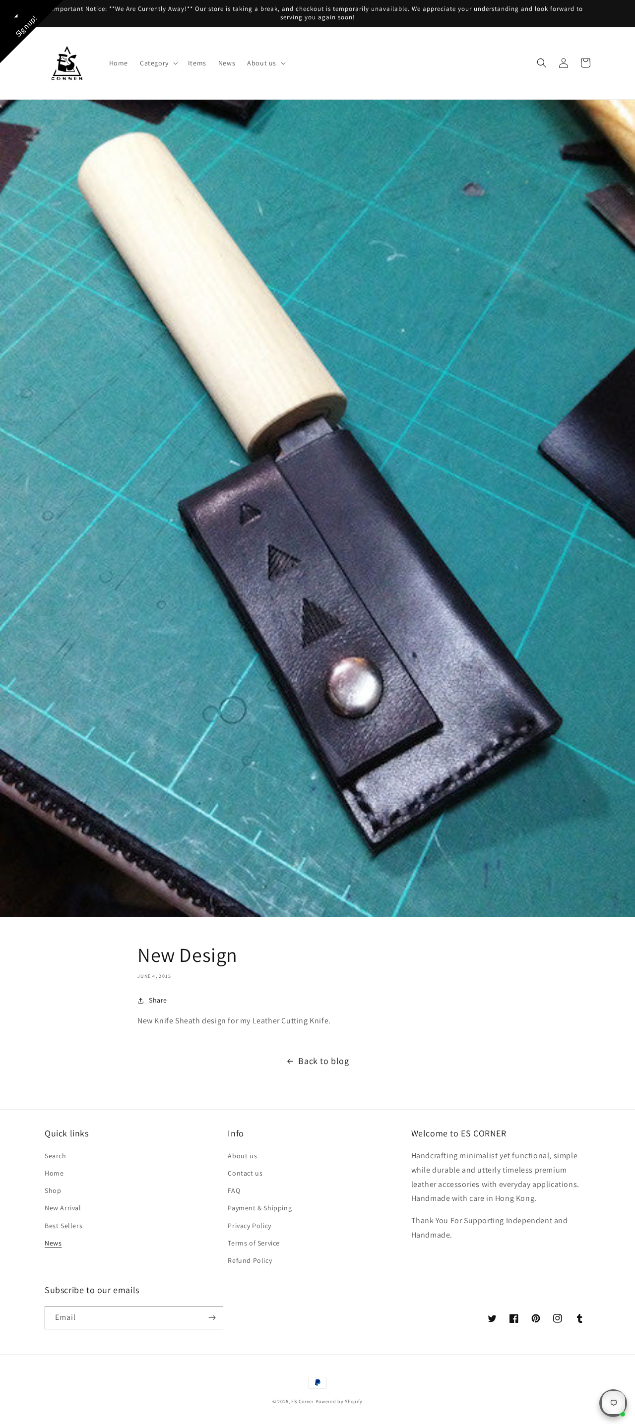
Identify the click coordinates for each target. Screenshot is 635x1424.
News (53, 1243)
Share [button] (158, 1000)
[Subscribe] (212, 1317)
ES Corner (302, 1401)
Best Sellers (63, 1225)
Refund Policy (250, 1260)
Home (54, 1173)
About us (242, 1155)
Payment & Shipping (260, 1207)
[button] (158, 63)
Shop (53, 1190)
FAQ (234, 1190)
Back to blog (323, 1061)
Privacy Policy (249, 1225)
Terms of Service (254, 1243)
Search (55, 1155)
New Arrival (63, 1207)
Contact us (245, 1173)
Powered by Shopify (339, 1401)
